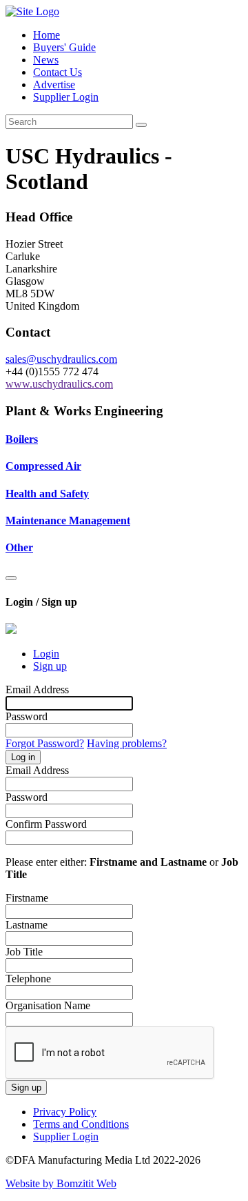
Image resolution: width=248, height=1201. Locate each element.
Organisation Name (48, 1005)
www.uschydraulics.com (59, 384)
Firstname (27, 898)
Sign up (50, 666)
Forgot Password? (45, 743)
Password (27, 716)
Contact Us (57, 72)
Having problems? (127, 743)
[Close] (11, 578)
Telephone (28, 978)
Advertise (54, 84)
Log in (23, 757)
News (46, 60)
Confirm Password (46, 824)
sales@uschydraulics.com (61, 359)
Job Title (24, 951)
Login (46, 653)
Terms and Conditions (81, 1124)
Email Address (37, 689)
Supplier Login (66, 97)
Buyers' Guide (64, 47)
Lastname (27, 925)
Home (46, 35)
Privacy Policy (64, 1112)
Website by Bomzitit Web (61, 1183)
